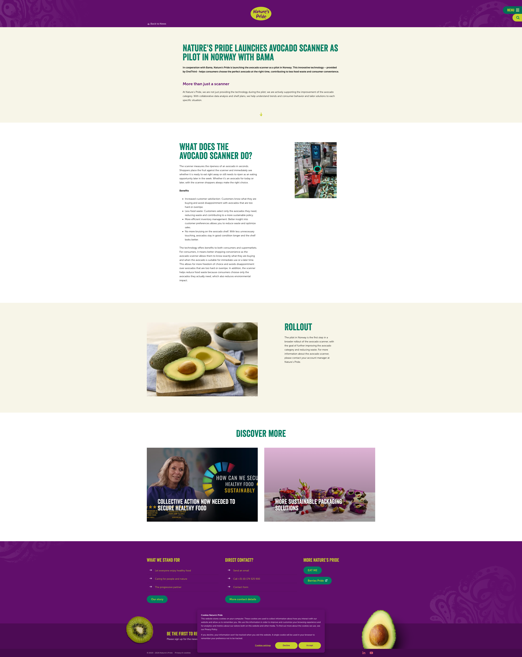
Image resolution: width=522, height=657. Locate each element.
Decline (286, 645)
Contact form (240, 587)
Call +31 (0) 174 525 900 (246, 578)
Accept (309, 645)
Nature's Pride (261, 13)
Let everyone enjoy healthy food (173, 570)
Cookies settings (263, 645)
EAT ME (312, 570)
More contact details (242, 599)
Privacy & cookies (183, 653)
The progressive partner (168, 587)
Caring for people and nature (171, 578)
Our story (157, 599)
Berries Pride (316, 580)
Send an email (241, 570)
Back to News (158, 23)
